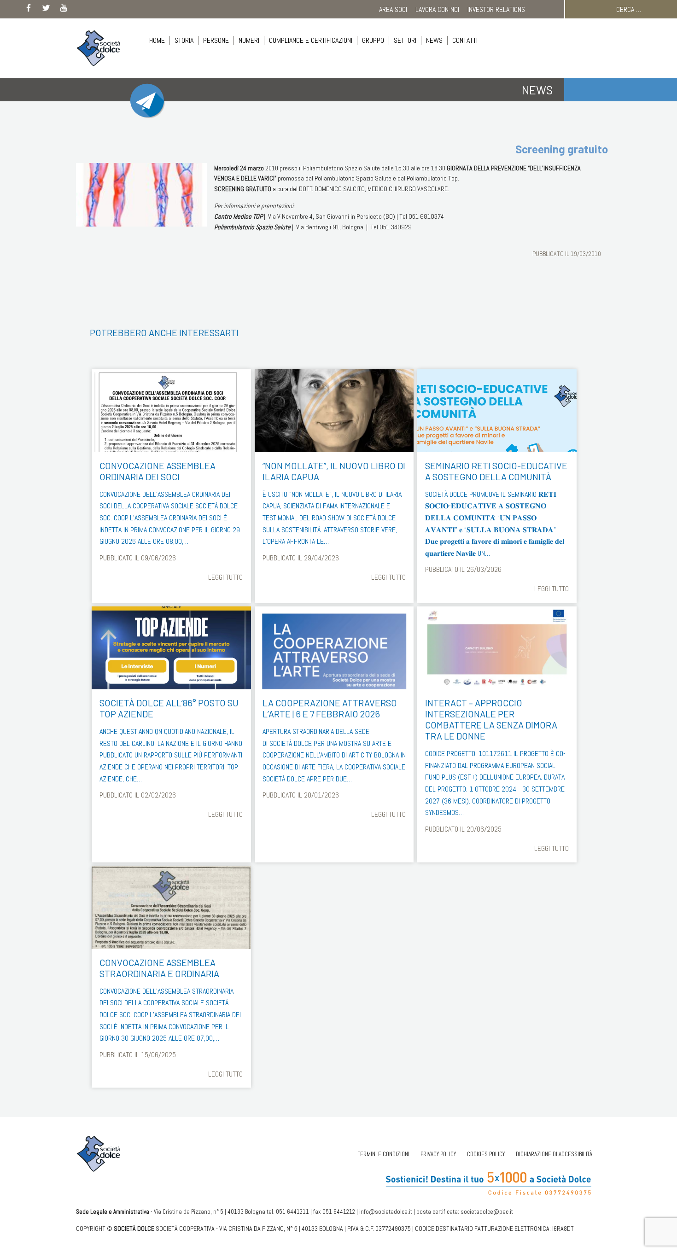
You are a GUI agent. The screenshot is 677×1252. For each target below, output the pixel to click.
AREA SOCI (393, 9)
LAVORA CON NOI (437, 9)
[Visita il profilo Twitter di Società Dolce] (46, 9)
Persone (216, 40)
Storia (184, 40)
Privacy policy (438, 1154)
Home (157, 40)
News (434, 40)
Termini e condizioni (383, 1154)
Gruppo (373, 40)
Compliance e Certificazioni (310, 40)
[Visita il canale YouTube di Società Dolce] (63, 9)
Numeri (249, 40)
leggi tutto (225, 577)
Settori (405, 40)
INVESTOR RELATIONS (496, 9)
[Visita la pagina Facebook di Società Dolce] (28, 9)
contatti (465, 40)
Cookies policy (486, 1154)
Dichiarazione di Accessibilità (554, 1154)
